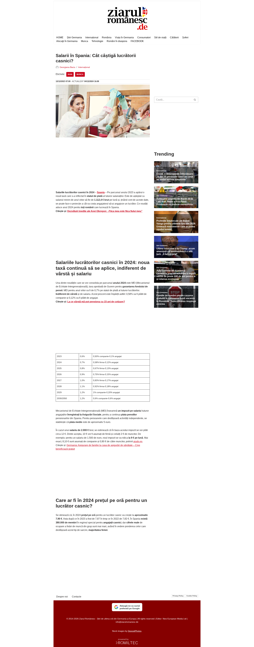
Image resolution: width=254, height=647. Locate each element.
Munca (84, 41)
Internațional (91, 37)
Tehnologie (97, 41)
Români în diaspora (117, 41)
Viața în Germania (124, 37)
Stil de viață (160, 37)
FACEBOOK (137, 41)
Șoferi (185, 37)
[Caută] (195, 100)
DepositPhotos (134, 631)
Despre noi (62, 596)
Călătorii (174, 37)
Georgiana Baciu (67, 67)
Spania (101, 192)
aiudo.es (137, 441)
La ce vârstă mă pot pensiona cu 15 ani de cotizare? (96, 301)
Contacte (76, 596)
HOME (59, 37)
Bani (70, 74)
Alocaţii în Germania (66, 41)
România (106, 37)
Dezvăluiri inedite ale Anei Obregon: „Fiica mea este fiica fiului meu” (104, 211)
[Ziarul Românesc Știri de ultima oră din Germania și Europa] (127, 18)
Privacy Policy (178, 596)
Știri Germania (74, 37)
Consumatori (144, 37)
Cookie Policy (191, 596)
